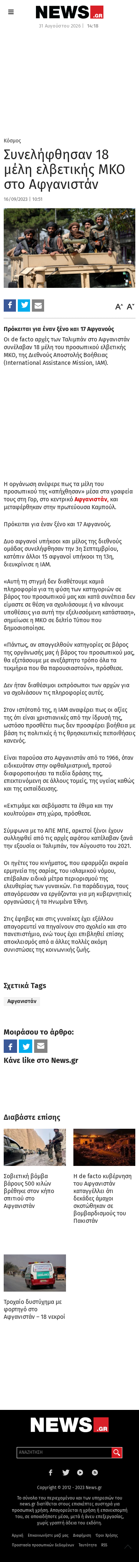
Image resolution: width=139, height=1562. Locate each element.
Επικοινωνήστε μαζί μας (48, 1535)
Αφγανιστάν (21, 1001)
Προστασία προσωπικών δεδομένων (43, 1545)
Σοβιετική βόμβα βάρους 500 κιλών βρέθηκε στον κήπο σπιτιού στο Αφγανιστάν (29, 1191)
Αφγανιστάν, (92, 499)
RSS (104, 1545)
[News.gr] (69, 12)
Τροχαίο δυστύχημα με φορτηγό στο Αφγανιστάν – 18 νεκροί (34, 1309)
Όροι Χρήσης (107, 1535)
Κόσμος (12, 141)
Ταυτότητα (88, 1545)
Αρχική (17, 1535)
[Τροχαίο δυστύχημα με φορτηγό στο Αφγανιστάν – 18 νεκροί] (35, 1273)
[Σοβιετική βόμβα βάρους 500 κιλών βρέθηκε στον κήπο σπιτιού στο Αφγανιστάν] (35, 1147)
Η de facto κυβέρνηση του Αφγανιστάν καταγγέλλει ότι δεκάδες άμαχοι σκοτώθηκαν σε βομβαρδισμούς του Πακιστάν (102, 1198)
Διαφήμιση (82, 1535)
